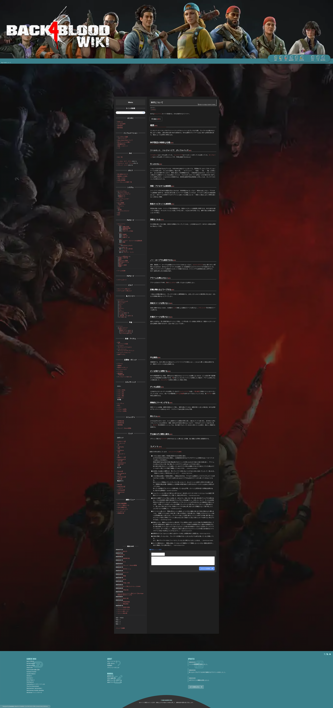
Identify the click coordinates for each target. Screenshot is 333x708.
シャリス (121, 313)
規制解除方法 (121, 144)
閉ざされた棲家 (123, 261)
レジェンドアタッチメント (126, 350)
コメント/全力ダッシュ (124, 569)
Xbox (119, 479)
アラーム (120, 363)
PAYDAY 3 (29, 676)
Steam (119, 471)
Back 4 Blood (30, 661)
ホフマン (121, 308)
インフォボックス (123, 509)
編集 (275, 60)
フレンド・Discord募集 (124, 428)
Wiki (119, 484)
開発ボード (121, 457)
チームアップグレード (124, 352)
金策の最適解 (121, 180)
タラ (120, 317)
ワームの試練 (121, 270)
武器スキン (121, 398)
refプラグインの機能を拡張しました (199, 680)
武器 (119, 342)
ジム (120, 310)
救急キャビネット (123, 367)
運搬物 (119, 365)
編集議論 (120, 425)
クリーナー (209, 393)
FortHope (120, 490)
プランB (125, 236)
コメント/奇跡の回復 (124, 607)
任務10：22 (126, 237)
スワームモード (122, 280)
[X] (324, 655)
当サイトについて (112, 661)
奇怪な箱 (121, 375)
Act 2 (120, 233)
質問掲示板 (121, 421)
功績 (119, 213)
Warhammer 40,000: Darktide (35, 690)
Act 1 (120, 225)
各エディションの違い (124, 142)
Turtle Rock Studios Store (122, 464)
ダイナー (155, 425)
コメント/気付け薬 (123, 598)
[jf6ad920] (167, 276)
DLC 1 (128, 256)
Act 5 (120, 247)
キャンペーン (158, 114)
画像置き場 (121, 513)
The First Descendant (33, 686)
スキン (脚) (121, 396)
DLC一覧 (120, 157)
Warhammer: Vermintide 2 (34, 688)
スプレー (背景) (122, 411)
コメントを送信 (205, 568)
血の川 (121, 263)
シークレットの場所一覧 (125, 182)
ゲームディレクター (123, 199)
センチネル (123, 333)
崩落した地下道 (123, 258)
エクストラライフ (198, 264)
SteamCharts (121, 492)
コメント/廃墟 (122, 576)
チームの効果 (180, 393)
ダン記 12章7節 (128, 249)
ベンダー (120, 201)
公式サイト (121, 441)
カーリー (121, 311)
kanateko (11, 706)
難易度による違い (123, 176)
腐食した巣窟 (123, 265)
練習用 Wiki (110, 676)
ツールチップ (121, 511)
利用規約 (109, 665)
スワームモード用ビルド (125, 291)
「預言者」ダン (123, 315)
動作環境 (120, 127)
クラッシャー (202, 308)
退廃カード (122, 197)
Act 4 (120, 244)
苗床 (120, 266)
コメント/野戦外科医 (124, 602)
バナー (119, 407)
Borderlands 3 (31, 663)
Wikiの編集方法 (122, 507)
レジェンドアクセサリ (125, 347)
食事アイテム (121, 354)
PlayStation (121, 477)
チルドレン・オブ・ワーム (125, 163)
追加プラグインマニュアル (114, 682)
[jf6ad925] (167, 370)
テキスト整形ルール (123, 505)
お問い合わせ (111, 663)
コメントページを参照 (174, 451)
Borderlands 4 (31, 665)
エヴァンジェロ (123, 301)
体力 (119, 208)
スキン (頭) (121, 392)
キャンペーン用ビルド (124, 289)
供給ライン (122, 204)
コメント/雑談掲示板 (124, 558)
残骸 (124, 242)
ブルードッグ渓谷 (128, 231)
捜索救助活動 (126, 228)
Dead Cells (30, 667)
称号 (119, 405)
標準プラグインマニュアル (114, 680)
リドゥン (120, 326)
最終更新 (323, 60)
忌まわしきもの (127, 245)
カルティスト (124, 332)
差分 (286, 60)
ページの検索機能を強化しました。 (198, 664)
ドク (120, 307)
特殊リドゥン (123, 329)
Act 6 (120, 251)
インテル (120, 371)
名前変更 (301, 60)
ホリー (121, 304)
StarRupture (30, 682)
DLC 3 (125, 251)
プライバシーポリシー (113, 667)
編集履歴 (291, 60)
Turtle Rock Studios (122, 460)
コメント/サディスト (124, 609)
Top (2, 62)
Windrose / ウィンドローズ (34, 692)
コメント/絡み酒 (122, 613)
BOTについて (157, 102)
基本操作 (120, 126)
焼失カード (122, 195)
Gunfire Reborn (31, 674)
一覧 (318, 60)
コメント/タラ (122, 562)
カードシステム (122, 191)
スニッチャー (172, 282)
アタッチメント (122, 349)
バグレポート (121, 454)
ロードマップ (123, 138)
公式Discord (121, 451)
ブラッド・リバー (123, 165)
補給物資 (120, 373)
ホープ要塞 (121, 203)
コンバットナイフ (184, 391)
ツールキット (154, 155)
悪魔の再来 (126, 227)
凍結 (281, 60)
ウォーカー (122, 303)
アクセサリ (121, 346)
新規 (312, 60)
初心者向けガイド (123, 174)
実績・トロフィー (123, 146)
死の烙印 (197, 391)
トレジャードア (178, 155)
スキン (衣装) (121, 390)
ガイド (121, 488)
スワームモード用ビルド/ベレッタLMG (129, 586)
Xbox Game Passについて (125, 140)
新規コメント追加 (156, 549)
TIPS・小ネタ (121, 178)
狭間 (120, 259)
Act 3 (120, 239)
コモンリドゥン (123, 327)
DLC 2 (125, 247)
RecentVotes (121, 555)
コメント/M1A (122, 579)
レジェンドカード (125, 194)
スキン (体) (121, 394)
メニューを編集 (120, 628)
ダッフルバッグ (122, 377)
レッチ (174, 308)
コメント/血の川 (122, 551)
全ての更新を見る (194, 687)
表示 (159, 119)
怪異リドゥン (124, 330)
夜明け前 (125, 229)
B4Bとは (120, 122)
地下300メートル (124, 262)
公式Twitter (121, 447)
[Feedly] (330, 655)
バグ (119, 148)
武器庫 (125, 234)
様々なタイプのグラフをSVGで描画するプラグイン (203, 672)
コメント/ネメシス (123, 572)
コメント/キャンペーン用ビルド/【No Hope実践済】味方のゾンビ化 (130, 594)
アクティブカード (124, 192)
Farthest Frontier (31, 671)
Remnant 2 (30, 678)
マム (120, 305)
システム (153, 109)
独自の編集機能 (122, 503)
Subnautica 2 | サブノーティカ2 (36, 684)
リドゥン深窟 (121, 256)
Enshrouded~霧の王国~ (33, 669)
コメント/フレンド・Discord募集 (127, 565)
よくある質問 (121, 124)
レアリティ (121, 206)
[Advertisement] (166, 80)
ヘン (120, 314)
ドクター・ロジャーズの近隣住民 (132, 240)
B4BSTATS (120, 486)
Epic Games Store (122, 474)
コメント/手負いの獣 (124, 583)
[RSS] (327, 655)
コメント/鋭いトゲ (123, 611)
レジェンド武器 (123, 344)
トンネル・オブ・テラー (125, 161)
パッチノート (121, 443)
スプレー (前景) (122, 409)
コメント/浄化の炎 (123, 590)
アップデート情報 (123, 137)
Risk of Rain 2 (30, 680)
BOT (119, 215)
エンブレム (121, 403)
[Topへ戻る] (166, 29)
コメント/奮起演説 (123, 604)
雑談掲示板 (121, 423)
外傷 (120, 209)
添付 (296, 60)
